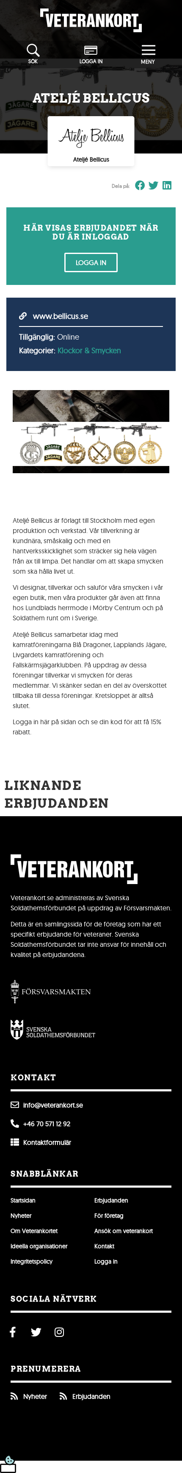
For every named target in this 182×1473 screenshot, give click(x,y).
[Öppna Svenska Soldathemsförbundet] (53, 1030)
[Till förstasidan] (91, 20)
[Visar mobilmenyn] (149, 50)
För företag (109, 1215)
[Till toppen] (8, 1468)
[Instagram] (59, 1331)
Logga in (106, 1261)
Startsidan (23, 1200)
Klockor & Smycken (89, 350)
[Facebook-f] (12, 1331)
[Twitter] (36, 1331)
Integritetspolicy (31, 1261)
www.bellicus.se (59, 316)
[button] (140, 185)
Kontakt (104, 1246)
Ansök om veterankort (123, 1231)
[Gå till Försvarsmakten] (50, 991)
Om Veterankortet (34, 1231)
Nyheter (21, 1215)
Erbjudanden (111, 1200)
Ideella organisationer (39, 1246)
